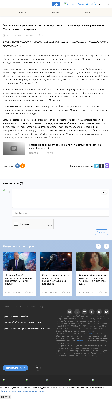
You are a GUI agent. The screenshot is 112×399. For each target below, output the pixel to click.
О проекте (7, 306)
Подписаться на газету (15, 368)
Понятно (5, 397)
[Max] (107, 165)
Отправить (101, 232)
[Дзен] (101, 166)
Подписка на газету (35, 306)
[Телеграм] (96, 166)
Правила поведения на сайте (15, 316)
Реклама (19, 306)
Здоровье (22, 12)
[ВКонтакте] (17, 165)
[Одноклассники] (22, 165)
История (55, 12)
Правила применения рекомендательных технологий (26, 328)
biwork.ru (92, 333)
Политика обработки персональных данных (22, 322)
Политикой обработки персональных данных (22, 391)
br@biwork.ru (82, 341)
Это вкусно (89, 12)
